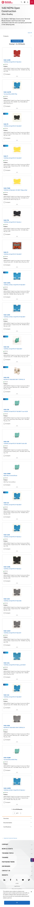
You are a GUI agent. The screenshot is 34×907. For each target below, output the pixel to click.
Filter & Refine (17, 41)
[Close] (31, 892)
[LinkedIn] (4, 880)
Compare (7, 74)
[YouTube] (23, 880)
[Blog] (29, 880)
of (17, 813)
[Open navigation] (32, 2)
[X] (16, 880)
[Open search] (21, 2)
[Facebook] (10, 880)
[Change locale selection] (24, 2)
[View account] (27, 2)
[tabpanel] (17, 428)
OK (17, 902)
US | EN (17, 883)
